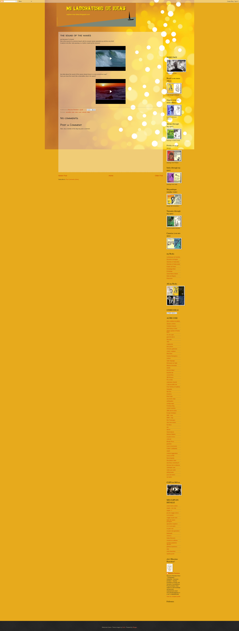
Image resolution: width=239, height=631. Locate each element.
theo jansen (170, 346)
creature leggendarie (172, 453)
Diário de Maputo (171, 276)
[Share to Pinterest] (95, 110)
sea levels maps (171, 398)
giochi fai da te (171, 337)
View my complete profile (173, 596)
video (88, 112)
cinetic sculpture (171, 351)
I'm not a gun (170, 334)
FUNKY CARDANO (172, 448)
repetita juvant (170, 553)
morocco (169, 535)
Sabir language (171, 360)
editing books (170, 472)
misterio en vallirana (172, 540)
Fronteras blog (170, 406)
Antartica (169, 394)
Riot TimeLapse (171, 420)
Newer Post (62, 176)
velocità (84, 112)
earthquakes (170, 401)
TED (168, 341)
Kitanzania (169, 278)
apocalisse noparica (172, 524)
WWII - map (170, 417)
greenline (169, 444)
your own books (171, 474)
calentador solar (171, 467)
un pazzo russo (171, 436)
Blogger (135, 627)
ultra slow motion (171, 422)
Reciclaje (169, 339)
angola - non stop (171, 508)
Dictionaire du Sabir (172, 363)
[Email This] (88, 110)
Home (111, 176)
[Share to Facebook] (93, 110)
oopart (168, 451)
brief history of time (172, 328)
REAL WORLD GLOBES (173, 321)
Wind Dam (169, 353)
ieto (168, 427)
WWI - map (170, 415)
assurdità (68, 112)
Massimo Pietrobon (174, 573)
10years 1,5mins (171, 323)
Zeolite (168, 368)
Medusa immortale (172, 365)
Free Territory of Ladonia (173, 387)
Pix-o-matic (170, 379)
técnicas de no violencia (173, 465)
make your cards (171, 470)
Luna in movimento (172, 446)
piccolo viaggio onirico (173, 513)
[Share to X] (91, 110)
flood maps (170, 396)
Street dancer (170, 432)
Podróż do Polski (171, 266)
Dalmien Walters (171, 434)
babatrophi (169, 533)
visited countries (171, 408)
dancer (168, 429)
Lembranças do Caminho (173, 257)
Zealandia (169, 389)
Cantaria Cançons (171, 326)
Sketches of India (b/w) (173, 262)
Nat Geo (169, 391)
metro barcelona (171, 551)
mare (73, 112)
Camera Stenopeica (172, 356)
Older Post (159, 176)
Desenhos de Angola (172, 259)
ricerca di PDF (170, 455)
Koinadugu (169, 271)
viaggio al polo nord (172, 517)
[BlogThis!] (89, 110)
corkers (169, 358)
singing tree (170, 344)
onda (76, 112)
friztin (123, 627)
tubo (168, 549)
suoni (79, 112)
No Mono (169, 424)
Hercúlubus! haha (171, 460)
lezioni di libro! (170, 370)
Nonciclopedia (170, 458)
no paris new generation (173, 531)
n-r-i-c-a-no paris (171, 526)
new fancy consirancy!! (173, 462)
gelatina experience (172, 546)
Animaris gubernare (172, 349)
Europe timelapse (171, 413)
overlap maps (170, 403)
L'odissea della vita (172, 384)
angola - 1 (169, 510)
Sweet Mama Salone (172, 273)
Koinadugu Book (171, 269)
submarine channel (172, 382)
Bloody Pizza (170, 441)
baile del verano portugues (171, 520)
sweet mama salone (172, 505)
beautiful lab (170, 372)
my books (169, 477)
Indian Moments (171, 538)
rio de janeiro (170, 515)
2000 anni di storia (172, 410)
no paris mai (170, 528)
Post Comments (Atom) (72, 179)
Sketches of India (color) (173, 264)
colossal (169, 439)
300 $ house (170, 377)
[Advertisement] (178, 41)
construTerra (170, 375)
